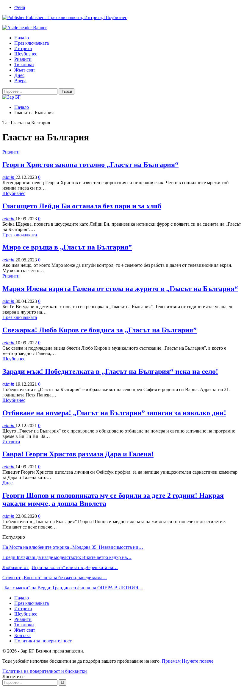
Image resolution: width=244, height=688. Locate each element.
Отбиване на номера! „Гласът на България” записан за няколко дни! (114, 413)
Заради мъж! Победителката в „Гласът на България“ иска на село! (110, 371)
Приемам (171, 661)
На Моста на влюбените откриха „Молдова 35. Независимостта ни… (72, 547)
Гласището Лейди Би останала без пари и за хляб (81, 206)
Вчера (20, 80)
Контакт (22, 635)
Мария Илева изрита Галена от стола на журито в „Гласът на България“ (120, 288)
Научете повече (197, 661)
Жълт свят (24, 69)
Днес (19, 75)
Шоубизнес (25, 53)
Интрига (23, 48)
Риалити (23, 59)
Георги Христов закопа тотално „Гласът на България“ (90, 164)
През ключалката (31, 43)
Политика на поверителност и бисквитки (44, 671)
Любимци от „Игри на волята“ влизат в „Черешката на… (60, 567)
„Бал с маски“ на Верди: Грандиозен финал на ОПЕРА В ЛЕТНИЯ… (72, 587)
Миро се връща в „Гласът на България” (67, 247)
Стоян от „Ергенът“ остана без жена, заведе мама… (54, 577)
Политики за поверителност (43, 640)
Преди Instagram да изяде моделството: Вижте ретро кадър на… (67, 557)
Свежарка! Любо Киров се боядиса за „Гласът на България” (99, 330)
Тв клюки (24, 64)
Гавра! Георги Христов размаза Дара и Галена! (78, 454)
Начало (21, 37)
